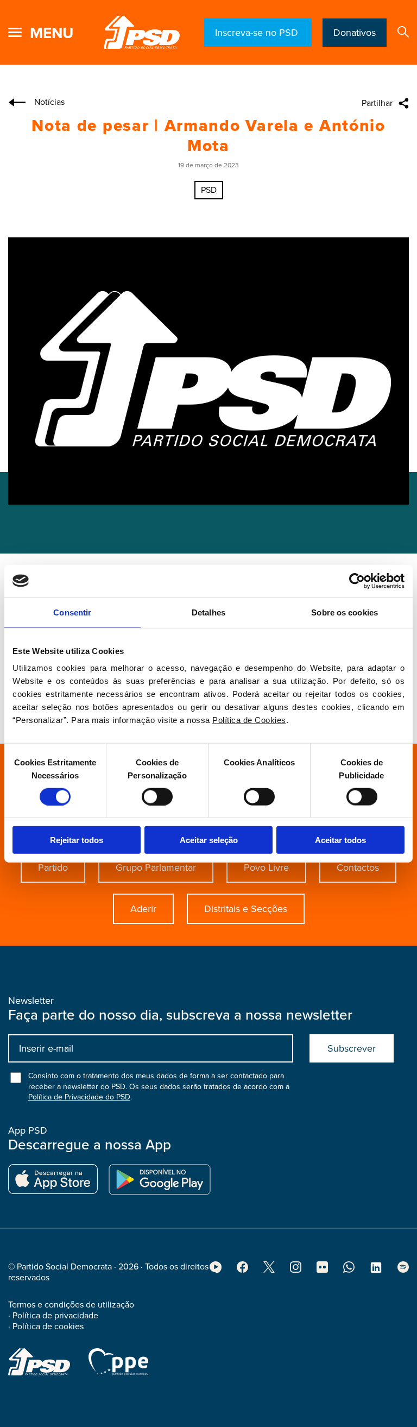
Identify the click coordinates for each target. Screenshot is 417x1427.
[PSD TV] (216, 1270)
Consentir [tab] (72, 612)
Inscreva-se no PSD (258, 33)
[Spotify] (403, 1270)
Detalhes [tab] (208, 612)
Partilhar (377, 103)
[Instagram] (295, 1270)
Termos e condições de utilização (71, 1304)
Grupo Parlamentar (156, 867)
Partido (53, 867)
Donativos (354, 33)
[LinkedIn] (376, 1271)
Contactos (358, 867)
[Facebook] (242, 1270)
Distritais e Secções (245, 909)
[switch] (157, 796)
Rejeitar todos (76, 840)
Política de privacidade (55, 1315)
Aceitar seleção (209, 840)
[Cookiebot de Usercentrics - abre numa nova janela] (357, 581)
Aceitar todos (340, 840)
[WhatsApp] (349, 1270)
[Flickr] (322, 1270)
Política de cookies (48, 1326)
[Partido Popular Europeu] (118, 1361)
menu (51, 33)
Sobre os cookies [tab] (344, 612)
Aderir (143, 909)
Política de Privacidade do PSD (79, 1097)
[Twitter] (269, 1270)
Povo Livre (266, 867)
